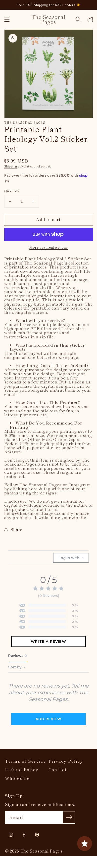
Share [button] (16, 529)
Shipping (10, 166)
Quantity (11, 190)
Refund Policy (22, 769)
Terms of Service (25, 761)
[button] (7, 19)
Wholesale (17, 778)
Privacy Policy (65, 761)
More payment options (48, 247)
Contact (57, 769)
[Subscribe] (69, 817)
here (33, 488)
